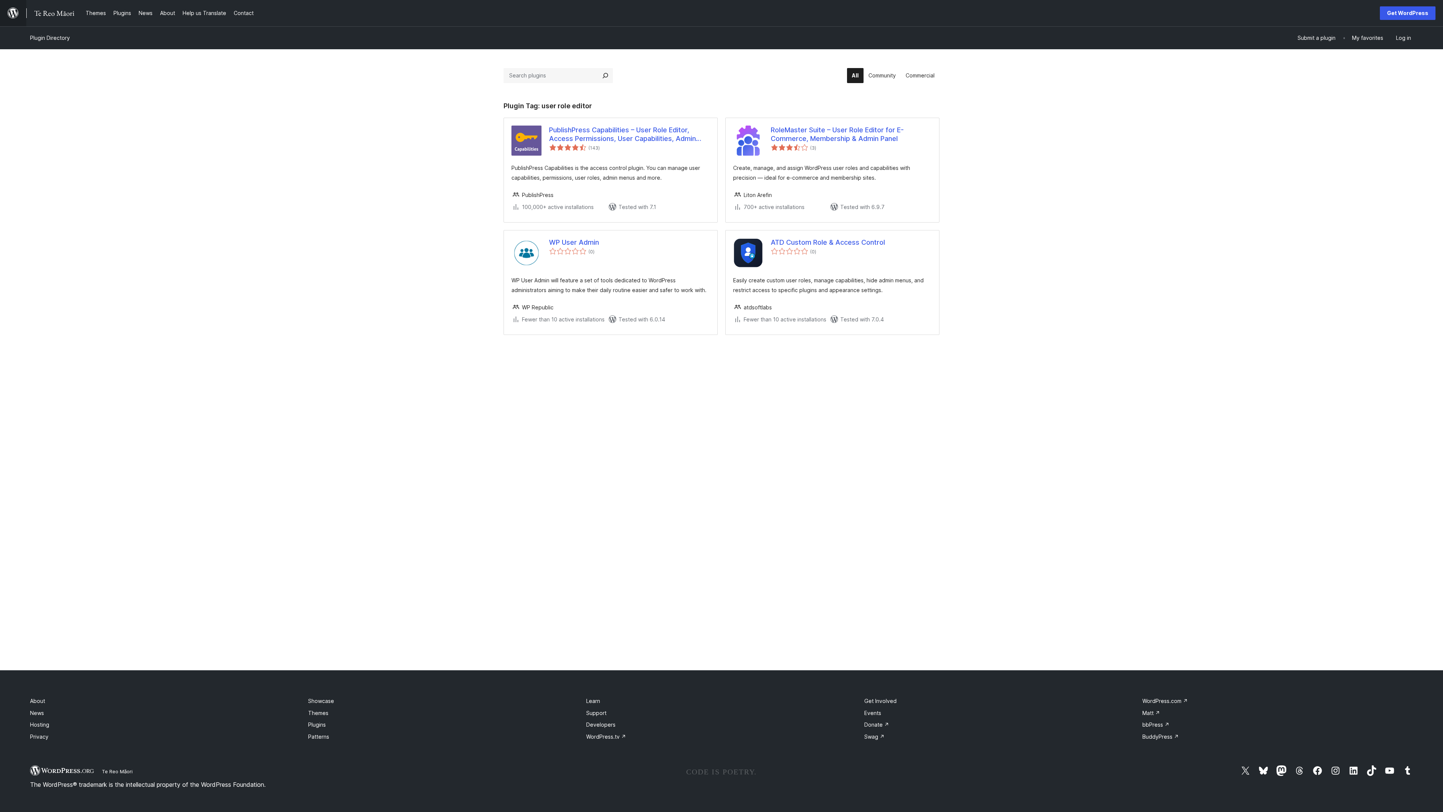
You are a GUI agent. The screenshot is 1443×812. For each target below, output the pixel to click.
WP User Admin (574, 242)
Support (596, 713)
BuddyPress (1160, 736)
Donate (876, 724)
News (37, 713)
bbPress (1155, 724)
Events (872, 713)
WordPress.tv (606, 736)
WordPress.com (1165, 701)
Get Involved (880, 701)
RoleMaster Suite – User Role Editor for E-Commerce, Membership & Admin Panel (837, 134)
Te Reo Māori (117, 771)
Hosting (39, 724)
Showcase (321, 701)
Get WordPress (1407, 13)
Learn (593, 701)
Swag (874, 736)
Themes (318, 713)
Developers (601, 724)
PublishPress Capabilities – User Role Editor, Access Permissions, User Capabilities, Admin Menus (622, 134)
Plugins (317, 724)
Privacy (39, 736)
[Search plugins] (605, 75)
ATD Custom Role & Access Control (828, 242)
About (37, 701)
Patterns (318, 736)
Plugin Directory (50, 38)
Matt (1151, 713)
